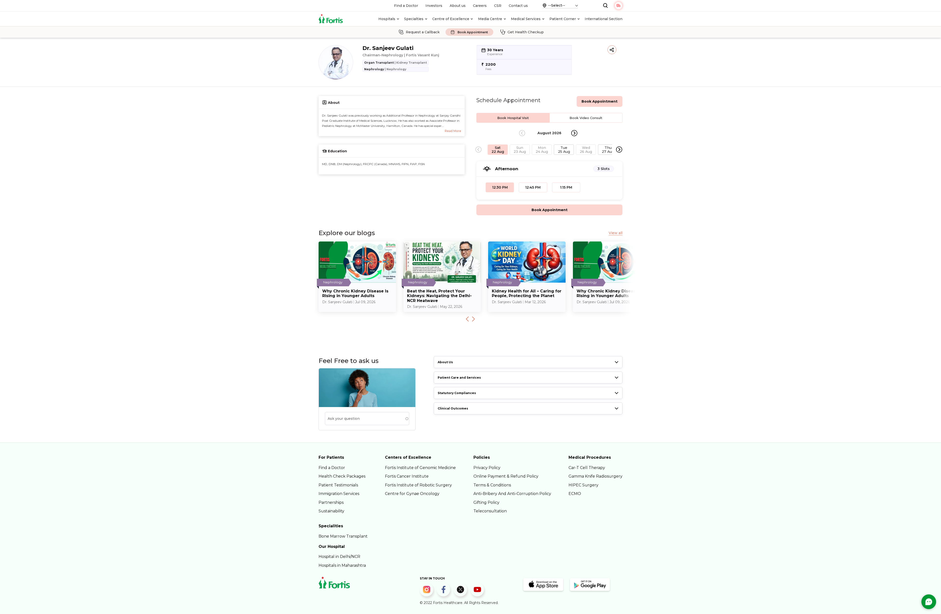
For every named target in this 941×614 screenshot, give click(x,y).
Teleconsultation (490, 511)
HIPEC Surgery (583, 485)
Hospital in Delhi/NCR (339, 556)
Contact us (518, 5)
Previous (467, 319)
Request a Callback (423, 32)
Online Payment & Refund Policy (505, 476)
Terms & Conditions (492, 485)
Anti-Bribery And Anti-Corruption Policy (512, 493)
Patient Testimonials (338, 485)
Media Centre (490, 19)
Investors (433, 5)
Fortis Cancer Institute (407, 476)
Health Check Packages (342, 476)
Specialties (413, 19)
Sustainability (331, 511)
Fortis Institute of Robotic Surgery (418, 485)
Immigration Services (339, 493)
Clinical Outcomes (453, 408)
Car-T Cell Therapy (587, 467)
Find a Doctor (406, 5)
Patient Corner (562, 19)
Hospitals (386, 19)
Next (574, 133)
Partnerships (331, 502)
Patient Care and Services (459, 377)
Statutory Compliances (457, 393)
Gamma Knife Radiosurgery (595, 476)
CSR (497, 5)
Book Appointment (473, 32)
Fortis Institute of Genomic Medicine (420, 467)
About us (458, 5)
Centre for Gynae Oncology (412, 493)
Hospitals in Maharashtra (342, 565)
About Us (445, 362)
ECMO (575, 493)
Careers (480, 5)
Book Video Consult (586, 118)
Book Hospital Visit (513, 118)
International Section (603, 19)
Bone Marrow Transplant (343, 536)
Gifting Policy (486, 502)
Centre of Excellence (450, 19)
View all (615, 233)
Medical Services (526, 19)
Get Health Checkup (526, 32)
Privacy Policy (486, 467)
